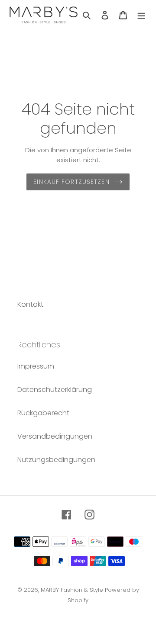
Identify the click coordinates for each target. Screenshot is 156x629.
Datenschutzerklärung (54, 390)
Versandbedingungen (54, 436)
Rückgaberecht (43, 413)
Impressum (35, 366)
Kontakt (30, 304)
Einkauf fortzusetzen (71, 181)
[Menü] (141, 14)
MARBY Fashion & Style (72, 590)
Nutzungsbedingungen (56, 460)
